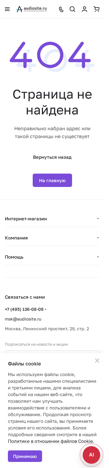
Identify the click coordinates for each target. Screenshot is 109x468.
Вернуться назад (52, 157)
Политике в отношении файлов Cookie (50, 441)
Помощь (14, 256)
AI (91, 454)
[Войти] (84, 9)
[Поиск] (72, 9)
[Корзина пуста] (97, 9)
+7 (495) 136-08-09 (24, 309)
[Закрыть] (97, 360)
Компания (16, 237)
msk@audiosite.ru (23, 318)
